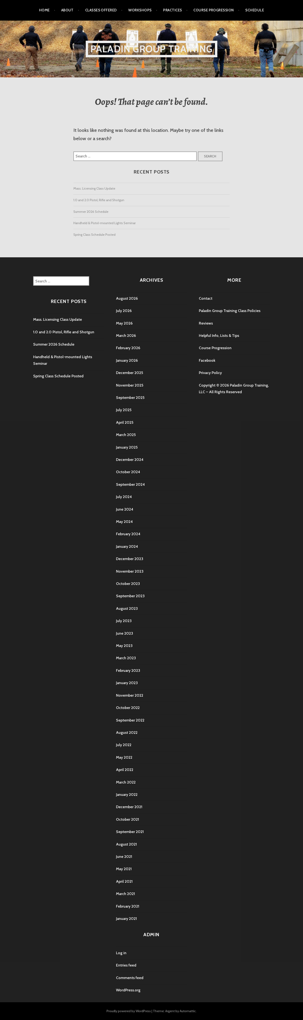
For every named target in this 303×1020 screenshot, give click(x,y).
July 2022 (123, 745)
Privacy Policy (210, 372)
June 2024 (124, 509)
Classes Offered (101, 10)
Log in (121, 953)
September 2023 (130, 596)
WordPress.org (128, 990)
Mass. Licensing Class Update (94, 188)
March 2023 (126, 658)
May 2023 (124, 645)
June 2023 (124, 633)
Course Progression (213, 10)
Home (44, 10)
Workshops (140, 10)
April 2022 (124, 769)
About (67, 10)
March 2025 (126, 434)
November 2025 (129, 385)
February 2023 (128, 670)
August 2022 (127, 732)
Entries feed (126, 965)
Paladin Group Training (151, 49)
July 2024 (124, 496)
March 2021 (125, 893)
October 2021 (127, 819)
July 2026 (124, 310)
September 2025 (130, 397)
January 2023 (127, 683)
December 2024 (129, 459)
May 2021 (124, 869)
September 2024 (130, 484)
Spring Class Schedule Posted (94, 234)
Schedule (254, 10)
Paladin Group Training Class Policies (229, 310)
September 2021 (130, 831)
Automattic (188, 1011)
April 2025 (124, 422)
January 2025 (127, 447)
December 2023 (129, 559)
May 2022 (124, 757)
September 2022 (130, 720)
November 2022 (129, 695)
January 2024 (127, 546)
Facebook (207, 360)
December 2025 (129, 372)
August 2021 (126, 844)
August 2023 (127, 608)
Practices (172, 10)
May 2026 (124, 323)
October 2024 (128, 472)
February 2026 (128, 348)
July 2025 (123, 410)
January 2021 (126, 918)
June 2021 (124, 856)
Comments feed (129, 977)
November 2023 (129, 571)
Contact (205, 298)
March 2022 (126, 782)
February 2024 (128, 534)
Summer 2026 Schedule (90, 211)
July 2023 (124, 621)
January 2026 (127, 360)
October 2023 (128, 583)
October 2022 (128, 707)
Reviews (206, 323)
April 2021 (124, 881)
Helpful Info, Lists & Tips (219, 335)
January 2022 (127, 794)
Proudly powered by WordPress (129, 1011)
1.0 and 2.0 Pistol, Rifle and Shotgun (98, 200)
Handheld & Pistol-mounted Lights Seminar (104, 223)
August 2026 (127, 298)
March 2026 (126, 335)
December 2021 (129, 807)
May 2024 (124, 521)
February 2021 (127, 906)
